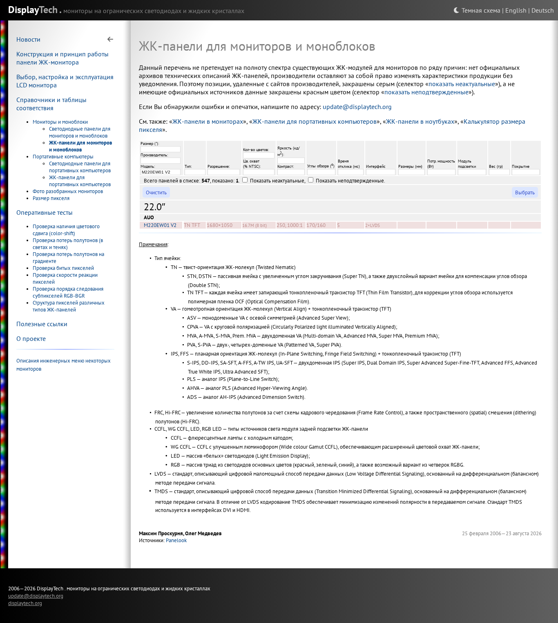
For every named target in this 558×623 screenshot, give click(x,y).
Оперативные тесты (44, 212)
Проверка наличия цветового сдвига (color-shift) (66, 230)
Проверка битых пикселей (63, 268)
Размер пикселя (51, 198)
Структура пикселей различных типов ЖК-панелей (69, 306)
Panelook (176, 540)
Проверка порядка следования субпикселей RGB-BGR (68, 292)
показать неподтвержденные (426, 92)
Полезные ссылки (41, 324)
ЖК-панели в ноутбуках (420, 121)
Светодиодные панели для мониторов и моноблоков (79, 132)
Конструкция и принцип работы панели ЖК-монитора (62, 58)
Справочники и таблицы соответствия (51, 104)
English (516, 10)
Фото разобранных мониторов (68, 191)
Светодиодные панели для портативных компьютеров (80, 167)
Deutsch (542, 10)
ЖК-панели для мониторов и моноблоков (80, 146)
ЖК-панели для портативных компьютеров (80, 181)
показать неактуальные (462, 84)
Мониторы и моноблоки (60, 121)
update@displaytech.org (357, 106)
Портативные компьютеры (63, 156)
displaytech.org (25, 603)
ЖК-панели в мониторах (207, 121)
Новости (28, 39)
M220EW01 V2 (160, 225)
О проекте (31, 338)
